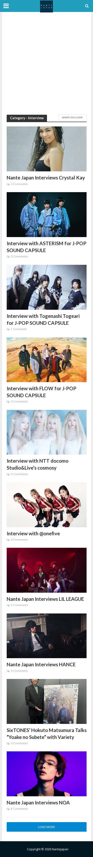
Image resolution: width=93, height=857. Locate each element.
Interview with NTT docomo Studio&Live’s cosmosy (37, 464)
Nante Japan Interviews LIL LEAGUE (45, 599)
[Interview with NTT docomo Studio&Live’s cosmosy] (47, 431)
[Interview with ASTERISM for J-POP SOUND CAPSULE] (47, 214)
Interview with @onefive (33, 533)
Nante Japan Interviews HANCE (41, 664)
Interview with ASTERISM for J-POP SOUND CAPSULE (46, 246)
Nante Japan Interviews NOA (38, 802)
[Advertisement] (46, 63)
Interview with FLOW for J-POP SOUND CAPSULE (41, 391)
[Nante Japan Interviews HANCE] (47, 635)
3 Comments (19, 184)
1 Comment (18, 329)
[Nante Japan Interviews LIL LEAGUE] (47, 569)
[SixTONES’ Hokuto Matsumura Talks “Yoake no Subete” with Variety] (47, 701)
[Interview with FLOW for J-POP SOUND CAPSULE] (47, 359)
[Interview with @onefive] (47, 504)
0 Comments (19, 256)
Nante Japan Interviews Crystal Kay (46, 177)
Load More (46, 827)
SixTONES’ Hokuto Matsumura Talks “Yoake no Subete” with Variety (47, 733)
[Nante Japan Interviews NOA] (47, 773)
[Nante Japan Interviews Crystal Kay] (47, 148)
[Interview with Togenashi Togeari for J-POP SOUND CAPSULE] (47, 286)
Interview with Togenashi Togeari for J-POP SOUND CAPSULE (43, 319)
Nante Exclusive (72, 117)
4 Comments (19, 808)
